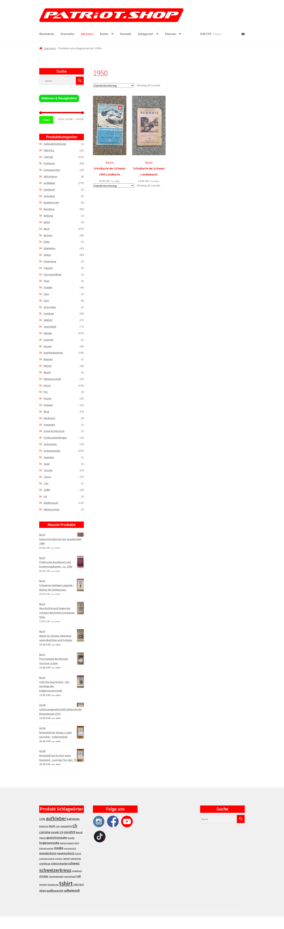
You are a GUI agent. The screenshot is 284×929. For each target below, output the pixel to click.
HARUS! (48, 320)
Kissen (48, 346)
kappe (70, 843)
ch (74, 825)
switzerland (70, 876)
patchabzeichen (46, 858)
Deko (47, 241)
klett (76, 843)
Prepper (48, 405)
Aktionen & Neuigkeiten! (59, 98)
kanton (63, 843)
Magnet (48, 359)
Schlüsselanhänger (55, 437)
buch (52, 826)
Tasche (48, 470)
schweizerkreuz (55, 870)
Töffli (47, 490)
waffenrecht (54, 891)
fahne (42, 837)
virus (42, 890)
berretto (43, 826)
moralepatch (70, 848)
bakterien (73, 819)
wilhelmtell (72, 890)
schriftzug (44, 863)
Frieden (48, 287)
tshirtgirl (78, 884)
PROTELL (49, 150)
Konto (104, 34)
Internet (49, 339)
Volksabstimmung (55, 144)
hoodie (71, 838)
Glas (46, 294)
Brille (47, 222)
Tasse (47, 476)
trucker (43, 884)
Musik (47, 372)
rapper (66, 858)
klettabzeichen (46, 848)
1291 (42, 819)
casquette (66, 826)
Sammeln (49, 424)
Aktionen (87, 34)
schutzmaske (59, 863)
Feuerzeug (50, 261)
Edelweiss (49, 248)
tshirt (66, 883)
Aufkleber (49, 183)
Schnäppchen (52, 170)
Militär (48, 366)
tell (78, 876)
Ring (46, 411)
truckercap (53, 884)
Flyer (46, 281)
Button (48, 235)
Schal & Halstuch (54, 431)
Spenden (49, 457)
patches (59, 858)
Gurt (46, 300)
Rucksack (49, 418)
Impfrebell (50, 326)
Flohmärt (49, 163)
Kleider (48, 333)
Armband (49, 189)
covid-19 (57, 832)
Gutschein (50, 307)
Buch (47, 228)
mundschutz (47, 853)
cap (58, 826)
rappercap (76, 858)
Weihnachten (52, 509)
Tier (46, 483)
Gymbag (49, 313)
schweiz (74, 863)
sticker (43, 876)
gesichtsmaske (56, 837)
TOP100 (48, 157)
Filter (46, 120)
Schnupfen (50, 444)
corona (44, 832)
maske (58, 848)
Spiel (47, 464)
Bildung (48, 215)
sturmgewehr (56, 876)
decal (79, 832)
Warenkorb (46, 34)
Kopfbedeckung (53, 352)
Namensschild (52, 379)
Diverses (170, 34)
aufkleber (56, 818)
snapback (77, 870)
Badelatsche (51, 202)
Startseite (67, 34)
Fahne (47, 255)
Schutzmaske (52, 450)
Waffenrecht (51, 503)
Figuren (48, 268)
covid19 (69, 832)
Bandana (49, 209)
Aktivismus (50, 176)
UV (45, 496)
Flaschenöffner (53, 274)
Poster (48, 398)
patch (78, 853)
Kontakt (125, 34)
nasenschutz (66, 853)
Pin (46, 392)
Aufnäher (49, 196)
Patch (47, 385)
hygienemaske (49, 843)
